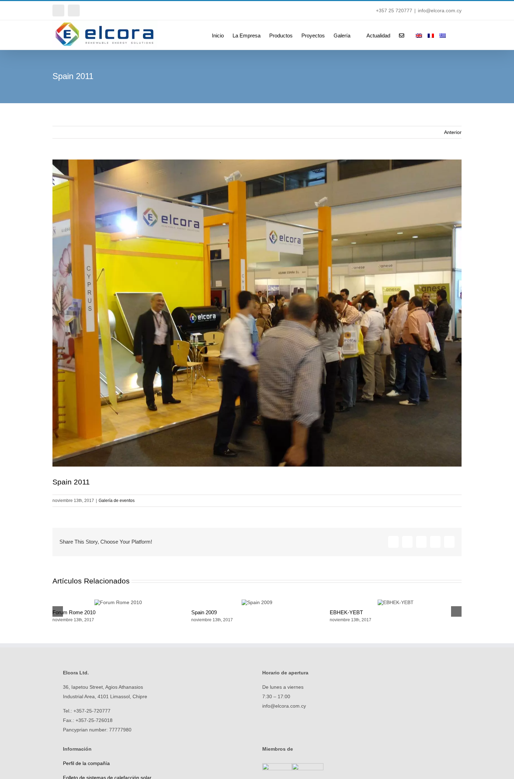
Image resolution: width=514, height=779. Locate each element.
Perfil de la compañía (86, 763)
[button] (451, 35)
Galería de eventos (117, 500)
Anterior (453, 132)
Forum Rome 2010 (73, 612)
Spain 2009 (204, 612)
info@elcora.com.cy (440, 10)
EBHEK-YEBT (346, 612)
